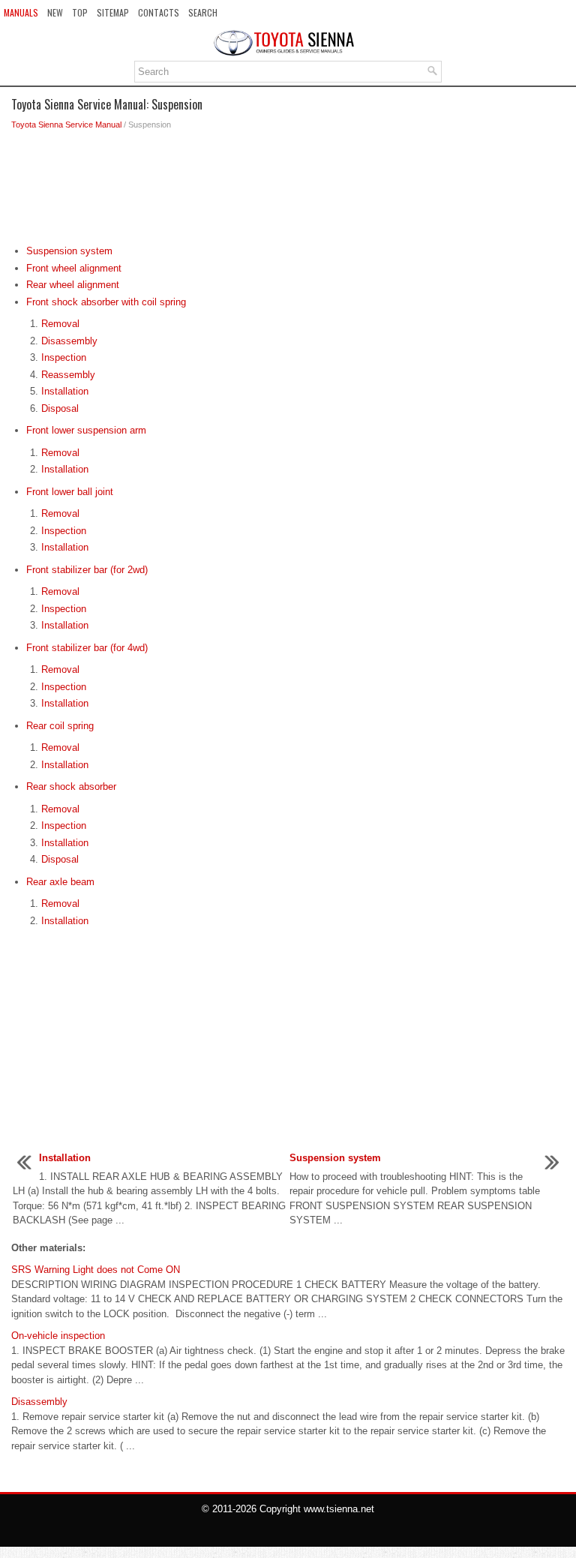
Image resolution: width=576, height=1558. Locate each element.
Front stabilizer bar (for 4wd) (87, 647)
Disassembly (69, 341)
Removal (60, 323)
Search (203, 12)
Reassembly (68, 374)
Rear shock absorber (71, 786)
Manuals (21, 12)
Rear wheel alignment (72, 284)
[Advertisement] (288, 191)
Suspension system (69, 251)
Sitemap (113, 12)
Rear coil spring (60, 725)
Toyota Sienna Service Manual (66, 124)
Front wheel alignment (74, 268)
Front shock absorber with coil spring (106, 302)
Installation (64, 391)
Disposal (60, 408)
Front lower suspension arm (86, 430)
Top (80, 12)
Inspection (63, 357)
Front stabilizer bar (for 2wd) (87, 569)
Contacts (158, 12)
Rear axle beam (60, 881)
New (55, 12)
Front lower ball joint (69, 491)
